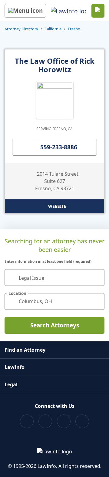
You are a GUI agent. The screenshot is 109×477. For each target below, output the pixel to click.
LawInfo (15, 367)
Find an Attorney (25, 350)
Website (57, 206)
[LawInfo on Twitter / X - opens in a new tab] (45, 421)
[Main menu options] (25, 11)
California (53, 29)
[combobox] (54, 277)
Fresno (74, 29)
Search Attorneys (54, 325)
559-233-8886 (58, 147)
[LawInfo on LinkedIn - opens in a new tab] (82, 421)
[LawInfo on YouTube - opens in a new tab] (64, 421)
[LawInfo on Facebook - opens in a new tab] (27, 421)
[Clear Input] (97, 277)
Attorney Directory (21, 29)
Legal (11, 384)
